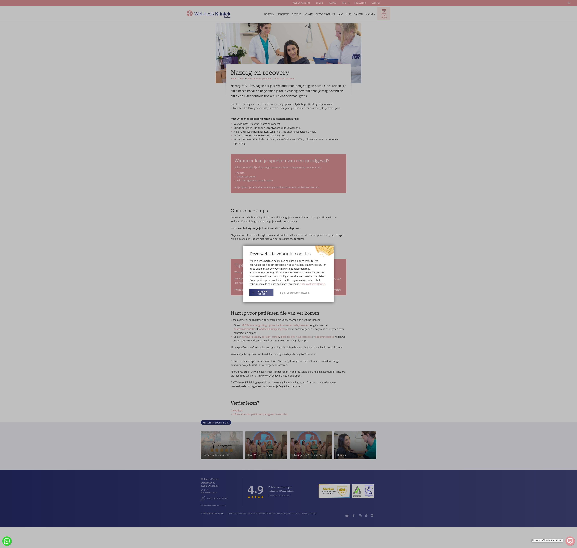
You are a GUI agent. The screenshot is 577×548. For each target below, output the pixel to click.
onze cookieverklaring (312, 284)
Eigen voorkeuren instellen (295, 292)
